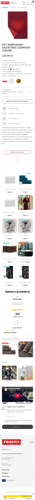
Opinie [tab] (17, 161)
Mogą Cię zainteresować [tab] (17, 152)
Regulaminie (14, 421)
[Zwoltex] (9, 3)
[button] (31, 27)
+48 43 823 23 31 (6, 459)
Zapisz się (16, 427)
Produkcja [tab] (17, 156)
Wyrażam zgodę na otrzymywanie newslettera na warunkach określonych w (19, 421)
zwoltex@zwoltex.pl (6, 465)
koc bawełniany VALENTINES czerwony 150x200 (9, 92)
